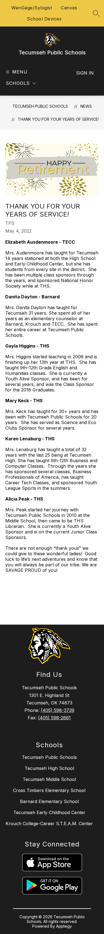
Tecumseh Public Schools (40, 106)
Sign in (85, 73)
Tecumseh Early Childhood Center (49, 812)
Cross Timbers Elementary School (49, 790)
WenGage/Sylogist (31, 7)
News (86, 106)
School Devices (44, 19)
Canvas (69, 7)
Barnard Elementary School (49, 801)
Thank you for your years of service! (58, 119)
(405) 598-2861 (54, 717)
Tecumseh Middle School (49, 779)
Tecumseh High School (49, 768)
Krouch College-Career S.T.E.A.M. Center (49, 823)
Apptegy (64, 926)
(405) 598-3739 (57, 710)
